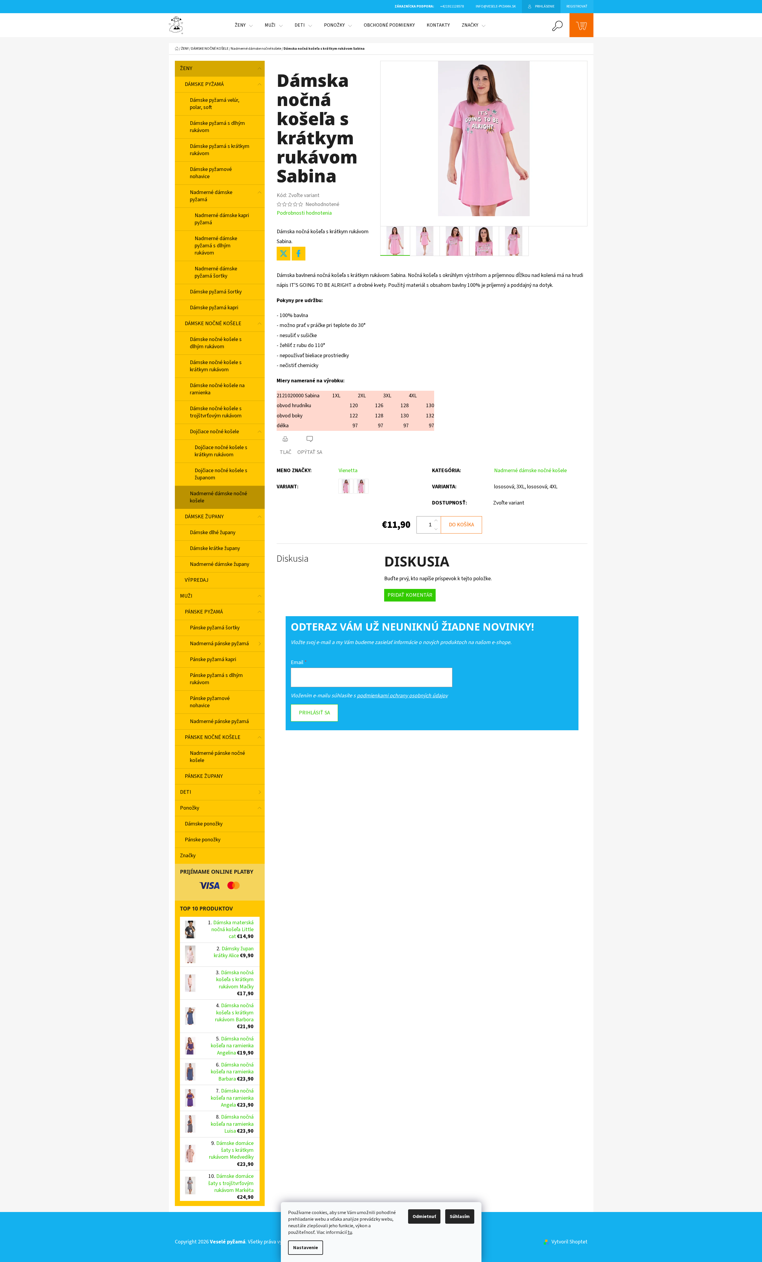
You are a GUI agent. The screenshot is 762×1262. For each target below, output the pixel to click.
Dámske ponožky (203, 824)
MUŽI (186, 596)
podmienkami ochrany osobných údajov (402, 695)
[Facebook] (298, 253)
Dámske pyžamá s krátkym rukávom (219, 150)
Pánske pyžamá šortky (215, 627)
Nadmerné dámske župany (219, 564)
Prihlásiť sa (314, 712)
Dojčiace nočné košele (214, 431)
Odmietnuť (424, 1216)
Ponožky (189, 808)
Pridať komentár (409, 595)
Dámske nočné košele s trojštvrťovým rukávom (216, 412)
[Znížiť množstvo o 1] (436, 529)
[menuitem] (244, 25)
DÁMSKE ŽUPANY (204, 516)
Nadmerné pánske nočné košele (217, 756)
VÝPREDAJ (196, 580)
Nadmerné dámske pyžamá (211, 196)
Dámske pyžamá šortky (216, 292)
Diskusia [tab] (293, 559)
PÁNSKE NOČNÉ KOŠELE (212, 737)
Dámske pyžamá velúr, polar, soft (214, 103)
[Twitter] (283, 253)
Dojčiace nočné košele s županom (221, 474)
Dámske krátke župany (215, 548)
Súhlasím (460, 1216)
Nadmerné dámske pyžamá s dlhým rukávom (216, 246)
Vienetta (348, 470)
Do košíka (461, 524)
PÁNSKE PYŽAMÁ (204, 612)
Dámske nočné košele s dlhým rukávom (216, 343)
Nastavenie (305, 1247)
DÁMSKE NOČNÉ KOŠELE (213, 323)
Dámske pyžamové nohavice (211, 173)
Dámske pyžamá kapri (214, 307)
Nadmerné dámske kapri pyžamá (222, 219)
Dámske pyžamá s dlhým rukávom (217, 126)
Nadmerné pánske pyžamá (219, 721)
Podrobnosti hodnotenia (304, 213)
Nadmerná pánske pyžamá (219, 643)
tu (350, 1232)
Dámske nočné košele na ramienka (217, 389)
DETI (185, 792)
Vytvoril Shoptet (569, 1242)
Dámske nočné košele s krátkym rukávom (216, 366)
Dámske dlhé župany (212, 532)
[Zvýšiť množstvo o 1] (436, 520)
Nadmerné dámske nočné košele (218, 497)
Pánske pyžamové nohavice (210, 702)
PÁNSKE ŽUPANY (204, 776)
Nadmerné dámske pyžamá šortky (216, 272)
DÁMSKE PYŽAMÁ (204, 84)
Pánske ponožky (202, 839)
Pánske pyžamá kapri (213, 659)
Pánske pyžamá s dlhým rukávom (216, 679)
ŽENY (186, 68)
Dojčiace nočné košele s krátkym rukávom (221, 451)
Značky (188, 855)
